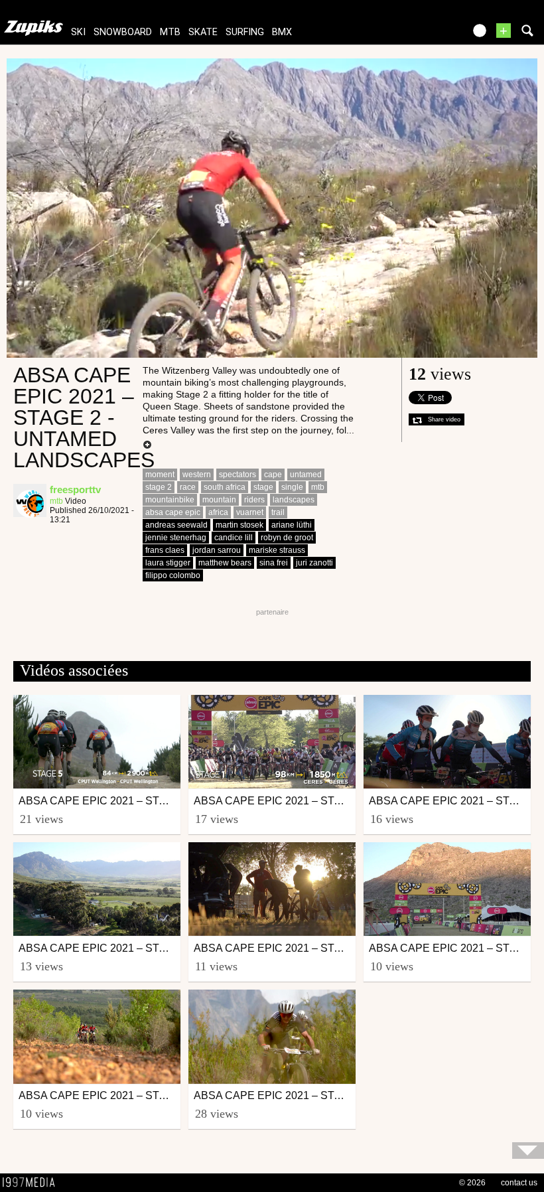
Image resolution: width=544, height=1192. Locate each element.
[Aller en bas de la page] (528, 1150)
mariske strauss (277, 550)
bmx (282, 32)
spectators (237, 474)
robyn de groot (287, 537)
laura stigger (167, 562)
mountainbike (169, 499)
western (196, 474)
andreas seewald (176, 525)
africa (218, 512)
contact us (519, 1182)
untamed (306, 474)
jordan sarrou (216, 550)
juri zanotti (314, 562)
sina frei (273, 562)
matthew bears (224, 562)
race (188, 487)
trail (278, 512)
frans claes (164, 550)
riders (254, 499)
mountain (219, 499)
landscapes (293, 499)
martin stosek (239, 525)
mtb (170, 32)
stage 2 (158, 487)
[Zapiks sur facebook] (426, 34)
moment (159, 474)
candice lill (233, 537)
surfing (245, 32)
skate (203, 32)
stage (263, 487)
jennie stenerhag (175, 537)
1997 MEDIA (32, 1182)
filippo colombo (172, 575)
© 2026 (472, 1182)
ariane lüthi (291, 525)
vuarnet (249, 512)
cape (273, 474)
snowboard (123, 32)
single (292, 487)
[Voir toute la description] (147, 445)
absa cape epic (172, 512)
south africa (224, 487)
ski (78, 32)
